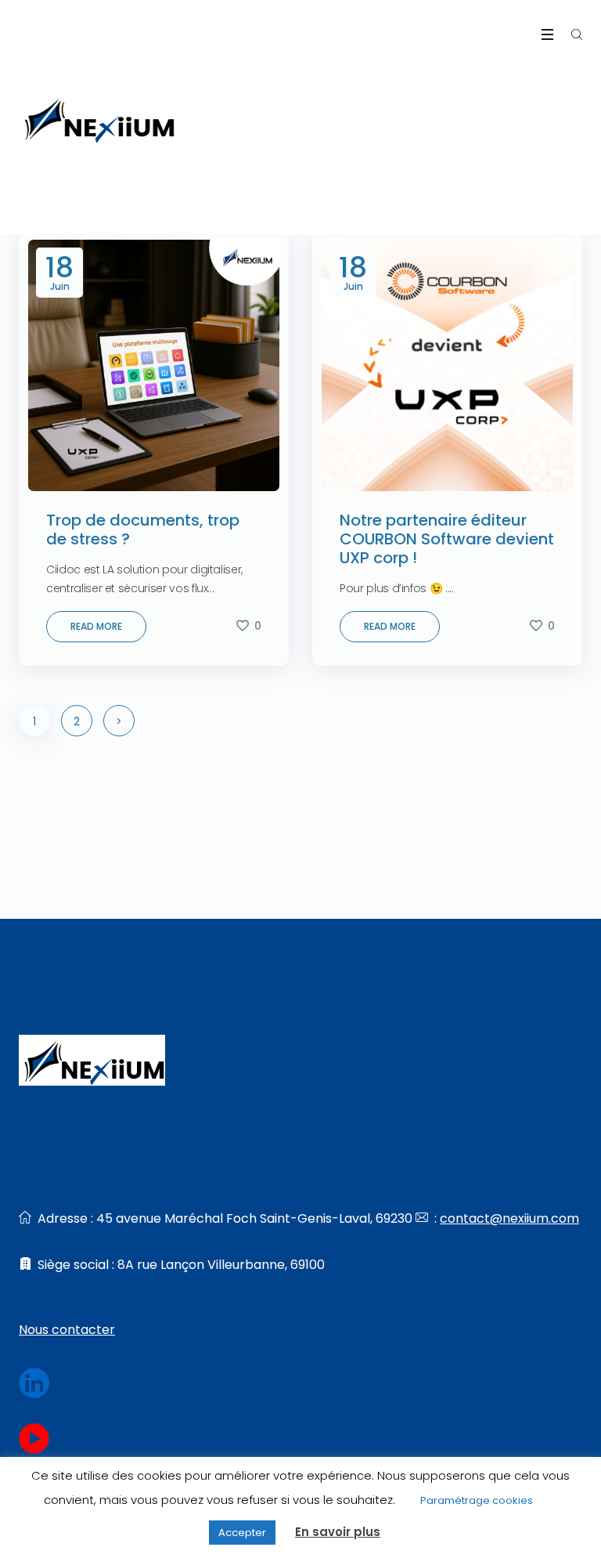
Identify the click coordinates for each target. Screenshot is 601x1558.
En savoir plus (337, 1532)
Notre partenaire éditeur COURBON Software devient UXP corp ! (447, 539)
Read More (96, 626)
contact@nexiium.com (509, 1218)
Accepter (242, 1532)
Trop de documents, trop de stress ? (142, 529)
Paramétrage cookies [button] (476, 1500)
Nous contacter (67, 1330)
